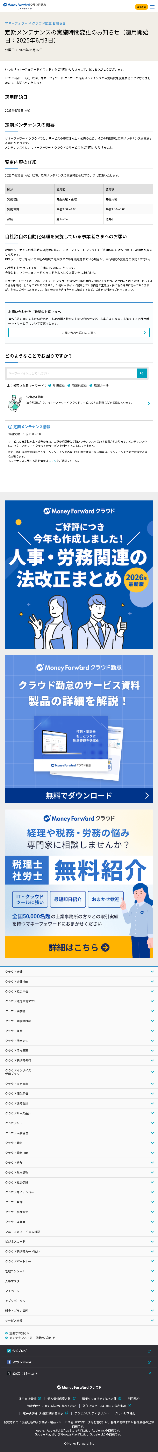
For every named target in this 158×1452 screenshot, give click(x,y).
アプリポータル (15, 1301)
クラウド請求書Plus (18, 1021)
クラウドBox (13, 1123)
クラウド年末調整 (16, 1172)
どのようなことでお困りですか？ (39, 355)
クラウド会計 (13, 972)
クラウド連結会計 (16, 1103)
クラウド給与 (13, 1162)
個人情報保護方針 (59, 1399)
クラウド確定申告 (16, 991)
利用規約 (133, 1399)
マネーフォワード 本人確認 (22, 1232)
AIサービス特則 (125, 1413)
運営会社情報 (27, 1399)
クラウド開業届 (15, 1222)
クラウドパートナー (18, 1261)
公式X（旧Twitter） (25, 1373)
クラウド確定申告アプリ (21, 1001)
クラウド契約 (13, 1202)
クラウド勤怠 (13, 1143)
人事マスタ (12, 1281)
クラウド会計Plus (16, 981)
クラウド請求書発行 (18, 1060)
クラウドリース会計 (18, 1113)
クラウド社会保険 (16, 1182)
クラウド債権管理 (16, 1050)
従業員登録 (79, 385)
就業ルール (101, 385)
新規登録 (141, 6)
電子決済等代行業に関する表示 (43, 1413)
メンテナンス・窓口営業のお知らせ (32, 1338)
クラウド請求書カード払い (22, 1251)
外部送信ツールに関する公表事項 (104, 1406)
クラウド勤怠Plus (16, 1153)
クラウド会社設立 (16, 1212)
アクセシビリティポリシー (92, 1413)
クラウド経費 (13, 1031)
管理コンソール (15, 1271)
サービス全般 (13, 1320)
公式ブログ (19, 1351)
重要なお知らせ (19, 1333)
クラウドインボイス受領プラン (18, 1072)
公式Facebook (21, 1362)
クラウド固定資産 (16, 1084)
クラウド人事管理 (16, 1133)
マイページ (12, 1291)
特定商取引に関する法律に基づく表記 (51, 1406)
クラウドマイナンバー (19, 1192)
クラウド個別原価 (16, 1093)
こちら (52, 461)
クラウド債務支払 (16, 1041)
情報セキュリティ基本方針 (99, 1399)
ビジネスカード (15, 1241)
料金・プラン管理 (16, 1311)
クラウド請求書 (15, 1011)
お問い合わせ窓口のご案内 (79, 333)
